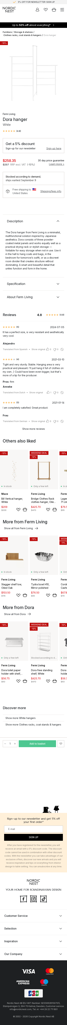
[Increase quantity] (15, 743)
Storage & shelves (23, 32)
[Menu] (62, 10)
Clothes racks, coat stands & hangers (22, 35)
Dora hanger (50, 35)
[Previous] (6, 73)
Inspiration (11, 941)
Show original (38, 349)
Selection (10, 928)
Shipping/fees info (50, 191)
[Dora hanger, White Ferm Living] (33, 73)
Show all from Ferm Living (18, 528)
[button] (12, 131)
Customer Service (16, 915)
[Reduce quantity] (5, 743)
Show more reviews (33, 428)
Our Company (13, 954)
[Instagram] (33, 898)
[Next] (60, 73)
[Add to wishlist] (18, 509)
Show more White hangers (20, 718)
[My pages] (37, 10)
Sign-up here (53, 148)
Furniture (7, 32)
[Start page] (9, 9)
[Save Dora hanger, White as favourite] (60, 743)
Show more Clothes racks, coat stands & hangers (33, 724)
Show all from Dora (15, 614)
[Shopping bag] (54, 10)
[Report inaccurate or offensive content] (62, 349)
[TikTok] (43, 898)
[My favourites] (46, 10)
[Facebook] (24, 898)
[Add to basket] (25, 509)
